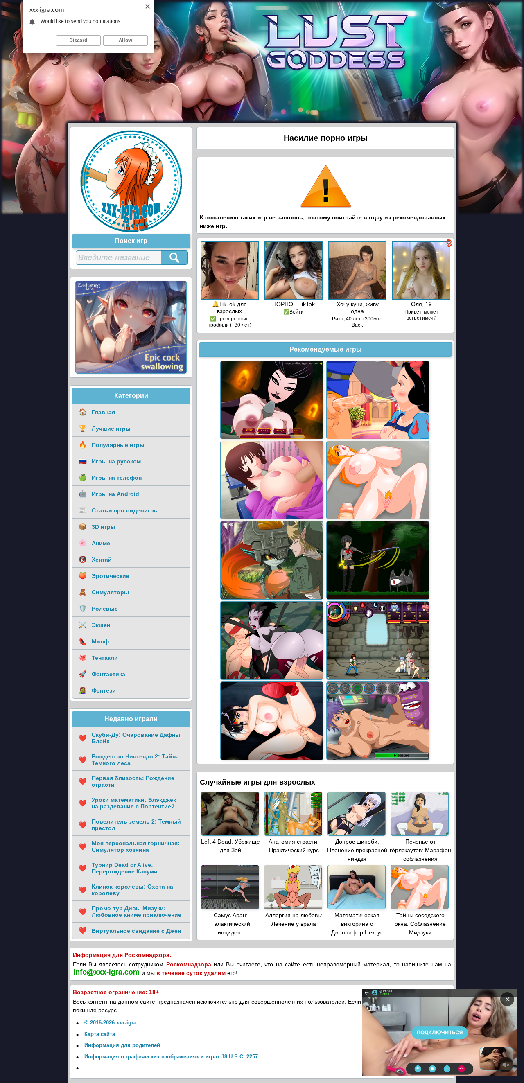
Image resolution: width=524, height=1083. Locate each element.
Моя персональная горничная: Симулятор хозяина (129, 846)
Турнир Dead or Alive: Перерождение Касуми (118, 868)
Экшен (94, 624)
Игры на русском (110, 461)
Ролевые (98, 608)
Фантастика (102, 673)
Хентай (95, 559)
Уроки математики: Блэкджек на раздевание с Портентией (127, 803)
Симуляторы (104, 592)
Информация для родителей (122, 1045)
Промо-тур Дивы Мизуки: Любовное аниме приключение (130, 911)
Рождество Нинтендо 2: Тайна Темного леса (129, 759)
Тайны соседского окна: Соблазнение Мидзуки (420, 924)
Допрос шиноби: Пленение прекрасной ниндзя (357, 850)
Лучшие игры (105, 428)
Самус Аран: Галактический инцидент (230, 924)
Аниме (94, 542)
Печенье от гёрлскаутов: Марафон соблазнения (420, 850)
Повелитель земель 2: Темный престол (130, 824)
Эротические (104, 575)
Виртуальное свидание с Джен (130, 930)
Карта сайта (99, 1034)
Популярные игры (112, 444)
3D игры (97, 526)
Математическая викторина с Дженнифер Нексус (357, 924)
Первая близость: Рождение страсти (126, 781)
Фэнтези (97, 690)
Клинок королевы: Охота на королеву (126, 889)
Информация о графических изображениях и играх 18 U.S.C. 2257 (171, 1057)
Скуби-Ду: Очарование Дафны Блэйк (129, 738)
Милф (94, 641)
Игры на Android (109, 493)
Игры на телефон (110, 477)
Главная (97, 411)
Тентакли (98, 657)
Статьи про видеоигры (119, 510)
